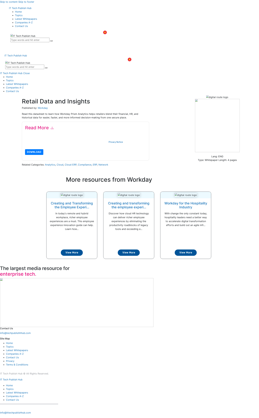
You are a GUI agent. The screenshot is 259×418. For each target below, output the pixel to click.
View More (71, 252)
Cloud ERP (71, 164)
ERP (95, 164)
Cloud (60, 164)
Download (34, 152)
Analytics (50, 164)
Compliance (84, 164)
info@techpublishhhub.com (15, 332)
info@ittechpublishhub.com (15, 412)
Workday (43, 107)
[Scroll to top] (1, 416)
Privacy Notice (116, 142)
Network (103, 164)
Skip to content (9, 1)
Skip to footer (26, 1)
